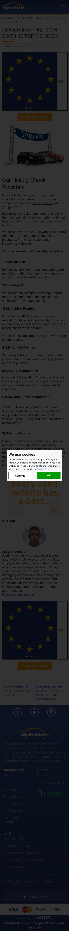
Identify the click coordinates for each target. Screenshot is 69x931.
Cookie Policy (44, 469)
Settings (20, 475)
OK (49, 475)
